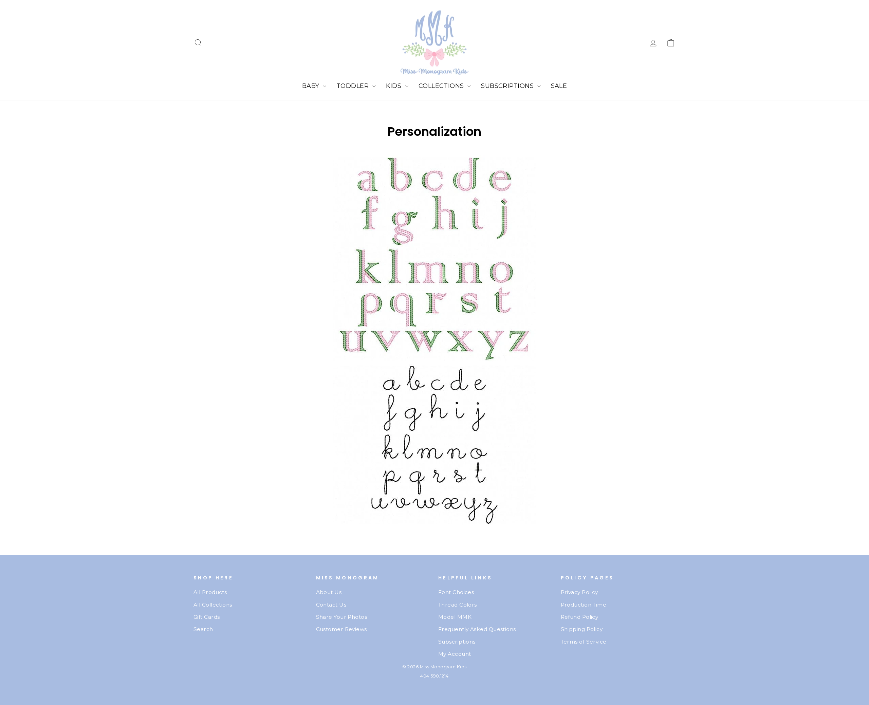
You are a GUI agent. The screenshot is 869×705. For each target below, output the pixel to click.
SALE (559, 86)
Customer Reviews (341, 629)
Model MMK (455, 617)
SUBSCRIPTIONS (508, 86)
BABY (311, 86)
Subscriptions (457, 641)
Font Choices (456, 592)
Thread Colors (457, 604)
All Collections (212, 604)
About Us (329, 592)
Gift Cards (206, 617)
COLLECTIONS (442, 86)
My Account (454, 654)
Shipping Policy (582, 629)
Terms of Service (584, 641)
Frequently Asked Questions (477, 629)
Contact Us (331, 604)
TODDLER (353, 86)
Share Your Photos (341, 617)
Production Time (584, 604)
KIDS (394, 86)
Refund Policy (579, 617)
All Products (210, 592)
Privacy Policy (579, 592)
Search (203, 629)
